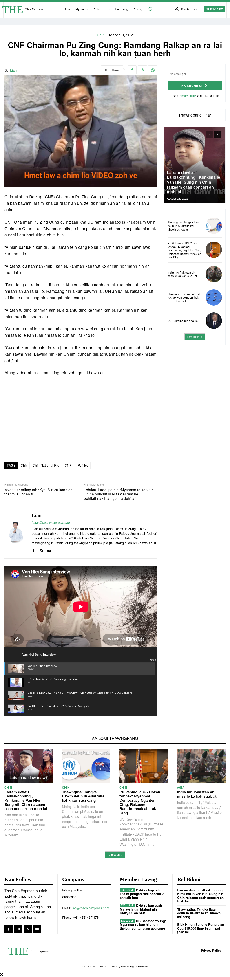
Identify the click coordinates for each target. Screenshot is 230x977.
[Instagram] (41, 550)
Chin (101, 35)
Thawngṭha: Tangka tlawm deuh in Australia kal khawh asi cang (184, 225)
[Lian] (15, 532)
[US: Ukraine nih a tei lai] (214, 320)
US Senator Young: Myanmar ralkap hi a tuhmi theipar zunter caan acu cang (143, 924)
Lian (13, 70)
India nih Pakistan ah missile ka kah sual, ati (183, 274)
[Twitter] (142, 69)
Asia (180, 787)
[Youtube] (49, 550)
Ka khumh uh (192, 86)
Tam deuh (193, 337)
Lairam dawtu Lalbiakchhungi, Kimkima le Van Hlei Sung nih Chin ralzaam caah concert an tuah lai (193, 182)
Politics (83, 465)
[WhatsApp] (152, 69)
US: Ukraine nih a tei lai (183, 321)
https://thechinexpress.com (51, 522)
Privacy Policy (187, 95)
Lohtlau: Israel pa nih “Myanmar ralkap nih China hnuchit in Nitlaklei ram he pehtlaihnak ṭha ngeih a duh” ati (119, 494)
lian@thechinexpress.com (90, 908)
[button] (150, 9)
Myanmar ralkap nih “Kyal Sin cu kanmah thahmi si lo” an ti (38, 492)
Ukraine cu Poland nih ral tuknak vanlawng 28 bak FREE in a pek (184, 297)
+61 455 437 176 (86, 917)
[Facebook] (132, 69)
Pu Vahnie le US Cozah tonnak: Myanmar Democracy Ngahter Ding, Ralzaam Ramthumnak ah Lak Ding (184, 250)
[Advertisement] (195, 378)
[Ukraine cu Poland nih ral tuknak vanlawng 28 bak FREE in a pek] (214, 297)
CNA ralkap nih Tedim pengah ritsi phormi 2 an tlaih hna (142, 894)
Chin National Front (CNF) (53, 465)
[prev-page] (209, 134)
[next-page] (217, 134)
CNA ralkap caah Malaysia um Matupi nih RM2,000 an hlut (141, 909)
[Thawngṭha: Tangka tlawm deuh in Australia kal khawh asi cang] (214, 226)
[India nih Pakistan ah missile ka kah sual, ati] (214, 274)
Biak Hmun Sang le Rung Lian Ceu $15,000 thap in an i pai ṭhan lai (200, 928)
